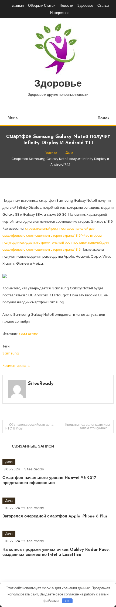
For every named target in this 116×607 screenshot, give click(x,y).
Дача (9, 462)
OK (67, 600)
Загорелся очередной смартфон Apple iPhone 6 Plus (55, 516)
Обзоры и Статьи (41, 5)
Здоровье (85, 5)
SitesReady (41, 383)
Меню (13, 117)
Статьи (103, 5)
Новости (66, 5)
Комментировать (16, 365)
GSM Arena (29, 333)
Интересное (59, 12)
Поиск (103, 117)
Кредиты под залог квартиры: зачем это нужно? (88, 426)
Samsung (10, 353)
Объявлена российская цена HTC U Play (29, 426)
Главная (17, 5)
